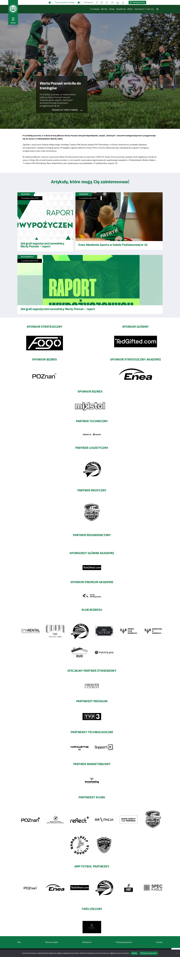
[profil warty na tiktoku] (123, 2)
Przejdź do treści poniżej (65, 110)
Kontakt (159, 942)
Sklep (112, 9)
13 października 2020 (30, 198)
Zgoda (134, 953)
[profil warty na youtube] (112, 2)
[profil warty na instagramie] (102, 2)
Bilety (130, 9)
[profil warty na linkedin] (118, 2)
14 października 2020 (88, 198)
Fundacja (94, 9)
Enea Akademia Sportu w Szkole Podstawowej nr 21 (112, 245)
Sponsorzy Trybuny (144, 9)
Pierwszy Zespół (51, 942)
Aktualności (86, 942)
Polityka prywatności (124, 942)
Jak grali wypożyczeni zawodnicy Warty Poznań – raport (42, 244)
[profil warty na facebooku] (97, 2)
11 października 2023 (29, 261)
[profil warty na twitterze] (107, 2)
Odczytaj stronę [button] (138, 2)
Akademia (121, 9)
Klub (19, 942)
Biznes (104, 9)
